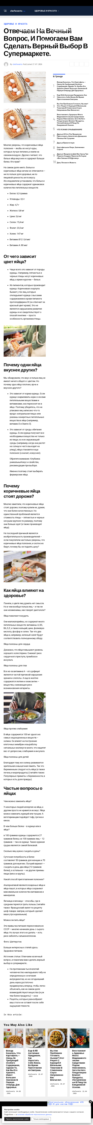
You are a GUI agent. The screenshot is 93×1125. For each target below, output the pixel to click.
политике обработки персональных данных (34, 1114)
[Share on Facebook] (72, 64)
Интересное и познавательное (45, 20)
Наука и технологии (60, 30)
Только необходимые (41, 1119)
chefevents (17, 64)
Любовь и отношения (31, 30)
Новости (46, 40)
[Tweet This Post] (76, 64)
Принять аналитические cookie (17, 1119)
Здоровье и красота (45, 11)
